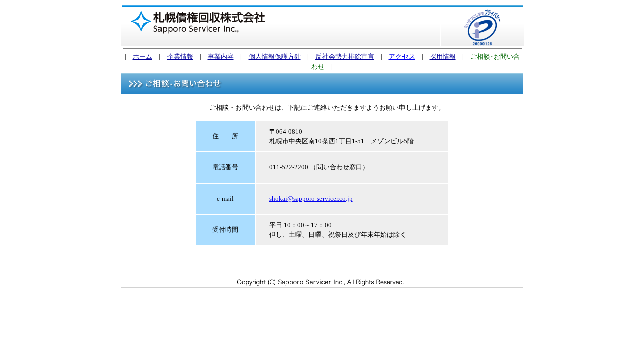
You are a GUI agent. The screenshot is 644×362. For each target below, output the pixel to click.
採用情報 (443, 56)
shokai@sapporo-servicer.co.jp (311, 198)
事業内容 (221, 56)
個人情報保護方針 (275, 56)
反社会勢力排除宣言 (344, 56)
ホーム (142, 56)
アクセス (402, 56)
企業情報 (180, 56)
